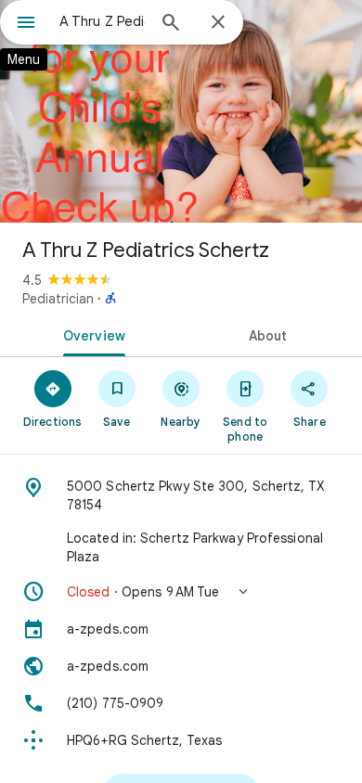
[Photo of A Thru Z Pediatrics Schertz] (181, 111)
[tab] (90, 334)
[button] (181, 591)
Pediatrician (58, 298)
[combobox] (102, 21)
